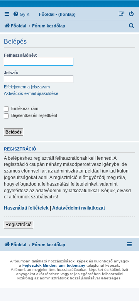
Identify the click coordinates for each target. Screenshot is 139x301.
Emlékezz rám (24, 108)
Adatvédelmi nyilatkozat (78, 208)
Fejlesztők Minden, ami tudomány (53, 265)
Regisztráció (18, 224)
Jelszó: (11, 72)
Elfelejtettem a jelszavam (27, 87)
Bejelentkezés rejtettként (33, 115)
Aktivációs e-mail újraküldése (31, 93)
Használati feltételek (26, 208)
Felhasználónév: (20, 55)
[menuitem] (21, 14)
